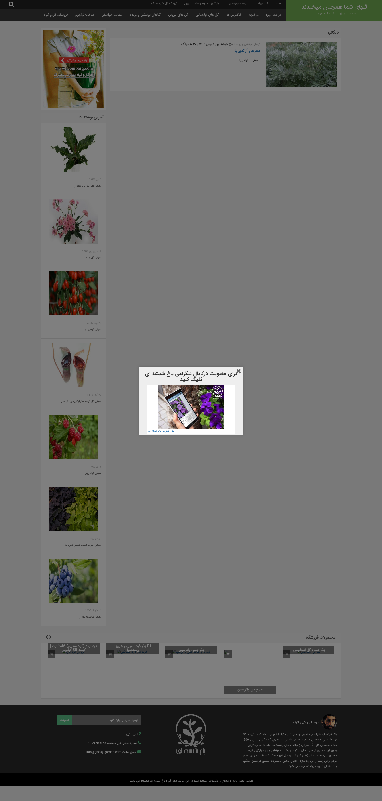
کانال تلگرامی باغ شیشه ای (161, 431)
